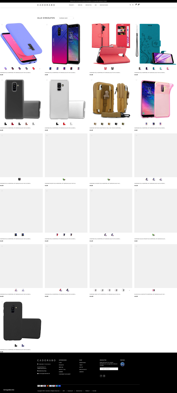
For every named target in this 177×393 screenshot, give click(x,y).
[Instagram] (104, 376)
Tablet (81, 365)
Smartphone (82, 362)
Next (40, 68)
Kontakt (94, 391)
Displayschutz (83, 369)
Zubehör (81, 371)
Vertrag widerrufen (8, 390)
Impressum (70, 391)
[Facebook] (101, 376)
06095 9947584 (42, 371)
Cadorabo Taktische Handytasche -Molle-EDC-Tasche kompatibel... (105, 128)
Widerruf (87, 391)
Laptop (81, 367)
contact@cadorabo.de (44, 373)
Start (60, 362)
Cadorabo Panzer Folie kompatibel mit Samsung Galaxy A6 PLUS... (60, 183)
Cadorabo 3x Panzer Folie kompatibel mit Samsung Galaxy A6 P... (105, 183)
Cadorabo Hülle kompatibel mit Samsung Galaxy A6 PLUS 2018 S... (15, 72)
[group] (21, 44)
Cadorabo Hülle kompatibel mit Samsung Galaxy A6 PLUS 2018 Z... (60, 72)
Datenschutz (79, 391)
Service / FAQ (62, 369)
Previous (3, 68)
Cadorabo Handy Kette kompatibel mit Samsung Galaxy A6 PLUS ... (105, 294)
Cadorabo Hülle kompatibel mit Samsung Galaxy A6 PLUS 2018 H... (60, 128)
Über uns (61, 367)
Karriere (61, 371)
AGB (63, 391)
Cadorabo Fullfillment (65, 374)
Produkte (61, 365)
